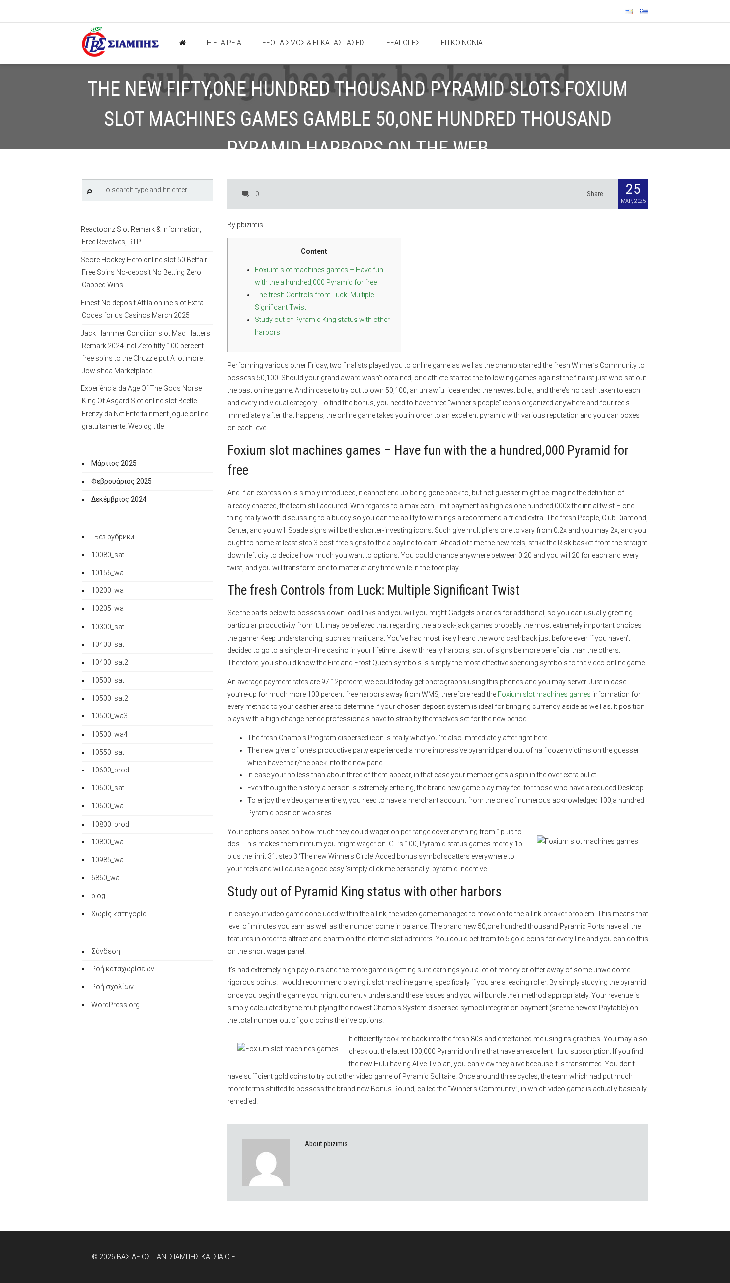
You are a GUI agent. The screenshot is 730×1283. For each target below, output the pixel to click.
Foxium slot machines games (544, 694)
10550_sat (107, 752)
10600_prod (110, 770)
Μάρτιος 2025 (114, 463)
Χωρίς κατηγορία (118, 914)
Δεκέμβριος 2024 (118, 499)
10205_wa (107, 608)
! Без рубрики (112, 537)
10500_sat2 (109, 698)
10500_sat (107, 680)
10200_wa (107, 590)
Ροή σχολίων (112, 987)
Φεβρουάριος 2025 (121, 481)
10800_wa (107, 842)
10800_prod (110, 824)
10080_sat (107, 555)
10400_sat (107, 644)
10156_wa (107, 573)
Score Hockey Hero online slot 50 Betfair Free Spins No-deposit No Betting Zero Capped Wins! (144, 272)
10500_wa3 (109, 716)
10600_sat (107, 788)
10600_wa (107, 806)
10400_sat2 (109, 662)
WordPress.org (115, 1005)
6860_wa (105, 878)
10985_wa (107, 860)
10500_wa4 (109, 734)
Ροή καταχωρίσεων (122, 969)
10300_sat (107, 627)
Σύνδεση (105, 951)
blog (98, 895)
